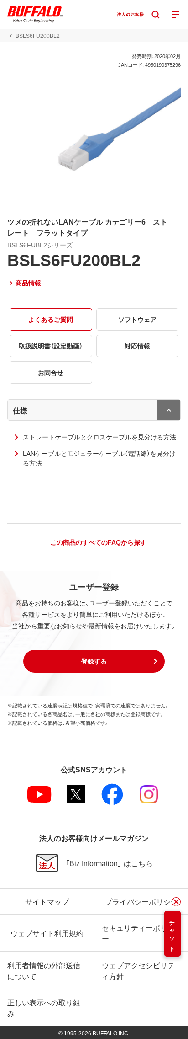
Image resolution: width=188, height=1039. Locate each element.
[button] (94, 661)
